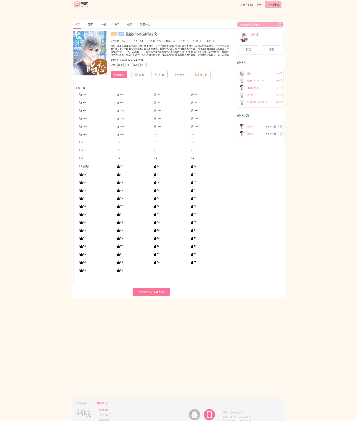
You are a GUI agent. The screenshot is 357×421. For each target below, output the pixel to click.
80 (84, 254)
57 (121, 206)
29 (81, 150)
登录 (258, 4)
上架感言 (84, 166)
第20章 (194, 126)
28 (192, 142)
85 (121, 262)
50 (158, 190)
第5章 (83, 102)
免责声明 (104, 415)
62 (158, 214)
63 (195, 214)
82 (158, 254)
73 (121, 238)
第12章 (194, 110)
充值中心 (145, 24)
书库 (129, 24)
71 (195, 230)
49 (121, 190)
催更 (271, 49)
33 (81, 158)
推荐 (77, 24)
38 (158, 166)
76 (84, 246)
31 (155, 150)
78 (158, 246)
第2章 (120, 94)
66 (158, 222)
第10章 (120, 110)
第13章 (83, 118)
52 (84, 198)
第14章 (120, 118)
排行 (116, 24)
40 (84, 174)
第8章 (194, 102)
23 (155, 134)
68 (84, 230)
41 (121, 174)
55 (195, 198)
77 (121, 246)
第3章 (157, 94)
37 (121, 166)
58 (158, 206)
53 (121, 198)
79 (195, 246)
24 (192, 134)
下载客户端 (247, 4)
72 (84, 238)
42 (158, 174)
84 (84, 262)
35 (155, 158)
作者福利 (104, 410)
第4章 (194, 94)
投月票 (204, 74)
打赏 (248, 49)
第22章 (120, 134)
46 (158, 182)
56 (84, 206)
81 (121, 254)
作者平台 (274, 4)
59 (195, 206)
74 (158, 238)
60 (84, 214)
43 (195, 174)
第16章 (194, 118)
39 (195, 166)
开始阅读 (119, 74)
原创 (103, 24)
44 (84, 182)
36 (192, 158)
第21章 (83, 134)
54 (158, 198)
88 (84, 270)
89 (121, 270)
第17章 (83, 126)
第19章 (157, 126)
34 (118, 158)
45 (121, 182)
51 (195, 190)
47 (195, 182)
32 (192, 150)
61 (121, 214)
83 (195, 254)
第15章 (157, 118)
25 (81, 142)
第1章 (83, 94)
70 (158, 230)
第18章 (120, 126)
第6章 (120, 102)
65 (121, 222)
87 (195, 262)
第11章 (157, 110)
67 (195, 222)
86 (158, 262)
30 (118, 150)
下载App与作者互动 (151, 292)
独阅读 (100, 403)
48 (84, 190)
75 (195, 238)
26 (118, 142)
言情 (90, 24)
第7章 (157, 102)
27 (155, 142)
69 (121, 230)
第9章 (83, 110)
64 (84, 222)
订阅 (161, 74)
